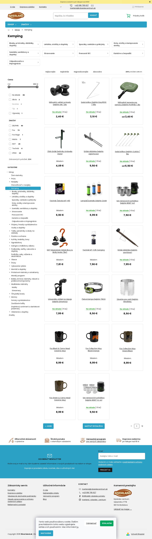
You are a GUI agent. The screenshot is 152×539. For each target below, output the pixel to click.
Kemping (15, 188)
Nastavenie (46, 533)
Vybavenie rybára (18, 266)
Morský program (18, 275)
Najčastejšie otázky (51, 493)
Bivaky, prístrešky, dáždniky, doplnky (23, 192)
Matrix (16, 139)
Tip (15, 108)
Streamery (16, 290)
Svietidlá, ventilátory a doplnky (24, 208)
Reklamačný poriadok (17, 505)
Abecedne (97, 72)
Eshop (11, 172)
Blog (45, 499)
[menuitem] (12, 25)
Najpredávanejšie (81, 72)
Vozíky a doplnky (18, 227)
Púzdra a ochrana (18, 236)
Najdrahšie (64, 72)
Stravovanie (17, 211)
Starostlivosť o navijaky (21, 185)
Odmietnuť (91, 523)
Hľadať (93, 15)
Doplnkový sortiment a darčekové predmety (25, 307)
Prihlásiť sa (105, 470)
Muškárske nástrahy (19, 284)
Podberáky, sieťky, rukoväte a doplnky (23, 250)
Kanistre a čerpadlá (20, 218)
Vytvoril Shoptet (137, 534)
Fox (15, 130)
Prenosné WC (17, 215)
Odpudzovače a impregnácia (24, 221)
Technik (17, 148)
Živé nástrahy (17, 175)
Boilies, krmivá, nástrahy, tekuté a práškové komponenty (25, 280)
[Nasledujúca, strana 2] (136, 426)
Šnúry (13, 263)
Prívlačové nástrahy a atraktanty (25, 272)
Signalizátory (16, 242)
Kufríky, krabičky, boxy (20, 239)
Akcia (16, 99)
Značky (12, 315)
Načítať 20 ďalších (94, 426)
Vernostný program (51, 496)
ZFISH (16, 153)
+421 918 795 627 (89, 492)
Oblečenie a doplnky (19, 312)
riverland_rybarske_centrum (94, 499)
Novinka (17, 104)
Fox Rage (17, 135)
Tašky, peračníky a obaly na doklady (22, 232)
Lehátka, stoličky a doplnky (23, 196)
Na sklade (18, 95)
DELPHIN (17, 125)
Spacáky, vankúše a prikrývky (24, 200)
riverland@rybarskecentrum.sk (95, 489)
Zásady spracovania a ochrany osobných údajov (21, 500)
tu (77, 527)
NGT (16, 144)
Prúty (13, 178)
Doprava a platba (27, 7)
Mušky (14, 287)
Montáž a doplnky (18, 269)
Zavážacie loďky (18, 303)
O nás (12, 7)
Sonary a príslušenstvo (20, 300)
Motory (14, 297)
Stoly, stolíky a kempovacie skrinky (23, 204)
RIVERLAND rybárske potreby (93, 496)
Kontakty (43, 7)
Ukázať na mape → (123, 509)
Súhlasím (107, 523)
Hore (49, 426)
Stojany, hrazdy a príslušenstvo (24, 224)
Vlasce (14, 259)
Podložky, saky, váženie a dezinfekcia (21, 255)
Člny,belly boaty (18, 294)
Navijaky (14, 182)
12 (142, 426)
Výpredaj (17, 113)
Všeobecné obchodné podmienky (22, 496)
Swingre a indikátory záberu (22, 246)
